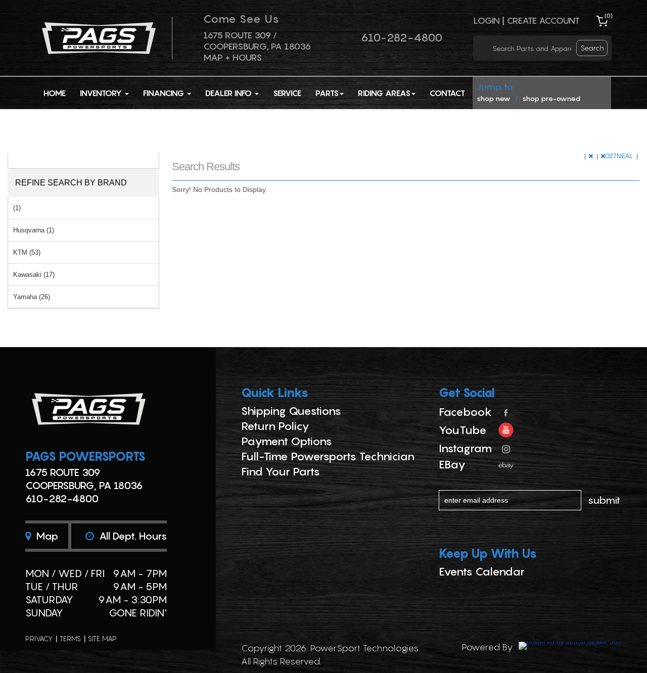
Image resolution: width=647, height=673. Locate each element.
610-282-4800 (401, 37)
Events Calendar (482, 571)
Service (287, 93)
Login (486, 20)
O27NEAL (619, 156)
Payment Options (286, 441)
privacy (39, 638)
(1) (17, 208)
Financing (164, 93)
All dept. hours (132, 536)
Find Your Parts (280, 471)
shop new (494, 98)
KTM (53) (26, 252)
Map (45, 536)
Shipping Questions (291, 410)
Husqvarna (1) (33, 230)
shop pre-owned (551, 98)
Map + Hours (232, 57)
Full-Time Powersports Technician (327, 456)
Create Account (543, 20)
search (592, 47)
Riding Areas (384, 93)
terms (70, 638)
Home (54, 93)
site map (102, 638)
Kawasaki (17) (34, 274)
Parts (327, 93)
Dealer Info (229, 93)
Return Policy (275, 425)
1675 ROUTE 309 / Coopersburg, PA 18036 (257, 41)
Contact (447, 93)
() (609, 15)
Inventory (102, 93)
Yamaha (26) (31, 297)
